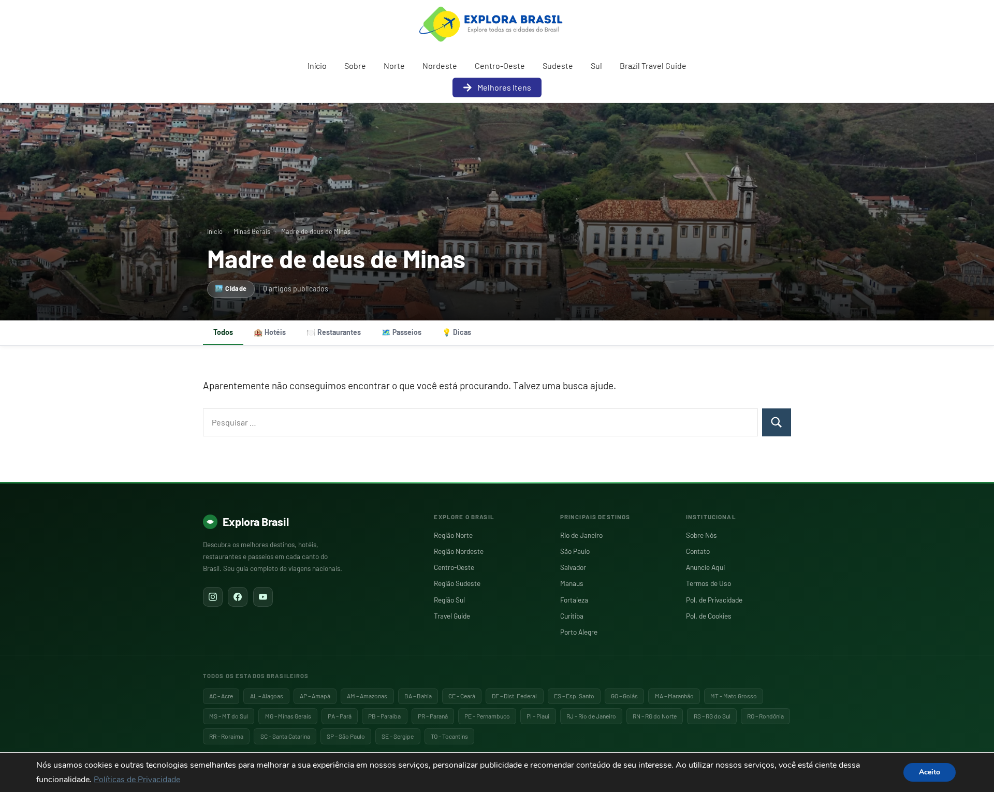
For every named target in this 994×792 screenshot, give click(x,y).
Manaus (571, 583)
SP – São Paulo (346, 736)
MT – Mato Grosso (733, 695)
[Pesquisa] (776, 422)
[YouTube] (263, 597)
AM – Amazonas (367, 695)
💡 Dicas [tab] (456, 332)
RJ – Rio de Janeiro (591, 716)
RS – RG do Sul (712, 716)
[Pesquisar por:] (480, 422)
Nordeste (439, 65)
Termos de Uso (708, 583)
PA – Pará (340, 716)
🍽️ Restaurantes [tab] (333, 332)
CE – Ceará (461, 695)
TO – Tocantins (449, 736)
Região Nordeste (459, 551)
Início (317, 65)
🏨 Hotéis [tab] (270, 332)
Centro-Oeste (500, 65)
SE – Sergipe (398, 736)
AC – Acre (221, 695)
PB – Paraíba (384, 716)
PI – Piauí (538, 716)
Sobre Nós (701, 535)
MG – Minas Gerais (288, 716)
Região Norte (453, 535)
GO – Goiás (624, 695)
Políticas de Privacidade (137, 779)
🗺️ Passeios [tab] (401, 332)
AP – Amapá (315, 695)
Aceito (929, 772)
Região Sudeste (457, 583)
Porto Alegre (578, 631)
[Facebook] (237, 597)
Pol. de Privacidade (714, 599)
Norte (394, 65)
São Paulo (575, 551)
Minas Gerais (251, 231)
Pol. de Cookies (709, 615)
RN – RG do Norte (655, 716)
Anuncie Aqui (705, 567)
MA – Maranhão (674, 695)
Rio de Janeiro (581, 535)
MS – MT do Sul (228, 716)
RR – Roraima (226, 736)
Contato (698, 551)
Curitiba (571, 615)
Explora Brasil (256, 521)
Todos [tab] (223, 332)
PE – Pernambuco (487, 716)
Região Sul (449, 599)
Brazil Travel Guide (653, 65)
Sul (596, 65)
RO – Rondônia (765, 716)
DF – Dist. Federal (514, 695)
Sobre (355, 65)
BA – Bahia (418, 695)
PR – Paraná (433, 716)
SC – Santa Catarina (285, 736)
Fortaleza (574, 599)
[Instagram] (213, 597)
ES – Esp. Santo (574, 695)
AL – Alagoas (266, 695)
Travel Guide (452, 615)
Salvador (573, 567)
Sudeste (558, 65)
